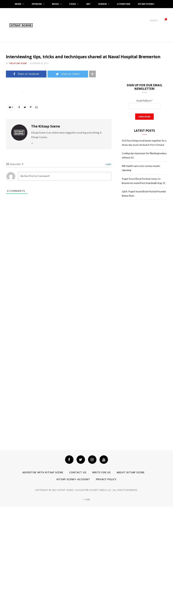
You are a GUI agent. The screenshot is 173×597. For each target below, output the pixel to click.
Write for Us (101, 472)
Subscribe (86, 12)
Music (55, 4)
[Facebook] (69, 459)
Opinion (37, 4)
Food (72, 4)
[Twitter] (81, 459)
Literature (123, 4)
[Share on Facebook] (9, 102)
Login (108, 164)
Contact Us (77, 472)
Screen (102, 4)
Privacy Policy (106, 479)
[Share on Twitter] (9, 111)
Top (87, 499)
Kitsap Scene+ (146, 4)
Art (88, 4)
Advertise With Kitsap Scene (42, 472)
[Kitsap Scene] (21, 25)
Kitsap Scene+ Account (73, 479)
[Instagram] (92, 459)
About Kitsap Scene (131, 472)
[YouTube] (104, 459)
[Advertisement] (147, 230)
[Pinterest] (9, 119)
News (18, 4)
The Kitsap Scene (18, 63)
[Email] (9, 128)
